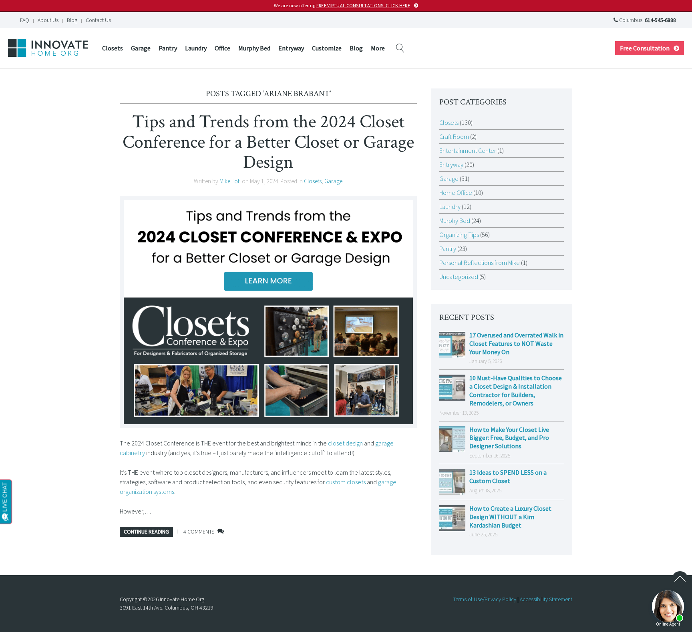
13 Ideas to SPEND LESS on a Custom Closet (508, 476)
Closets (112, 48)
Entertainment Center (467, 150)
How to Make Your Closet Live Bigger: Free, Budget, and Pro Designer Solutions (509, 437)
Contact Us (98, 20)
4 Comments (198, 531)
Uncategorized (458, 277)
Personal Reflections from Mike (479, 263)
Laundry (196, 48)
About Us (48, 20)
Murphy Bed (254, 48)
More (378, 48)
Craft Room (454, 136)
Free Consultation (645, 48)
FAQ (24, 20)
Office (222, 48)
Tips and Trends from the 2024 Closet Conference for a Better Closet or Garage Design (268, 142)
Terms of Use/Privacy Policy (484, 599)
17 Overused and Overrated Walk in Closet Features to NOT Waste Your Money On (516, 343)
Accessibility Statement (546, 599)
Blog (72, 20)
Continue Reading (146, 531)
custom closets (346, 482)
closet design (345, 443)
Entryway (291, 48)
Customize (327, 48)
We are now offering (342, 5)
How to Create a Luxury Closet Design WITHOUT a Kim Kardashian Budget (510, 516)
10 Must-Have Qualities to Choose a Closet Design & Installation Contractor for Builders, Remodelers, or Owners (515, 390)
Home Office (455, 193)
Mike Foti (230, 181)
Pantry (168, 48)
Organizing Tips (459, 235)
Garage (141, 48)
